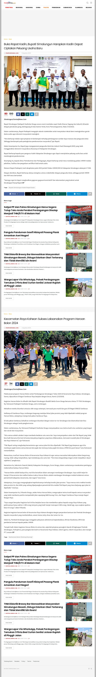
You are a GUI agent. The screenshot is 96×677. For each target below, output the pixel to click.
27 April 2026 (23, 216)
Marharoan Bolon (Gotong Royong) (20, 537)
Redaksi (17, 661)
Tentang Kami (8, 661)
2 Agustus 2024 (26, 328)
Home (5, 39)
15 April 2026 (23, 238)
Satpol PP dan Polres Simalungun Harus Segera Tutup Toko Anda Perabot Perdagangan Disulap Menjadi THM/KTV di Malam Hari (31, 210)
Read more (9, 226)
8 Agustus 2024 (26, 53)
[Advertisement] (48, 23)
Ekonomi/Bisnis (72, 207)
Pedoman (36, 661)
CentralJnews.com (12, 53)
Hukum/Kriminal (72, 232)
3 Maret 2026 (23, 264)
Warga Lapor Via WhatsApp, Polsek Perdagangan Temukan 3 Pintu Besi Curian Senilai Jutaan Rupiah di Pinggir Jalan (32, 282)
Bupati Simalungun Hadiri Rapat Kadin (22, 187)
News (10, 39)
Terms (29, 661)
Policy (23, 661)
